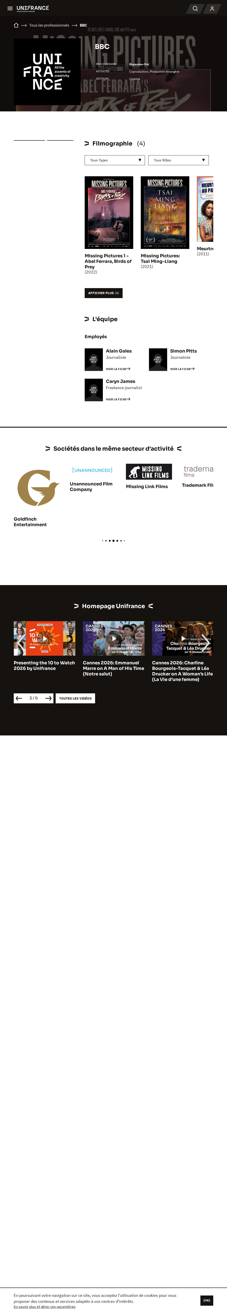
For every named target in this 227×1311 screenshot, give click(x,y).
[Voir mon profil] (212, 9)
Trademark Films (200, 485)
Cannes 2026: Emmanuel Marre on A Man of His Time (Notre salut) (44, 668)
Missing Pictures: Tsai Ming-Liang (160, 258)
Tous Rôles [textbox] (162, 160)
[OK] (207, 1300)
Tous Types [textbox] (99, 160)
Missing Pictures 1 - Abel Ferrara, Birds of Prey (108, 261)
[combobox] (115, 160)
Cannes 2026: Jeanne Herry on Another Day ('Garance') (176, 668)
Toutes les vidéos (75, 698)
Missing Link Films (147, 486)
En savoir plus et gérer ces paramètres (45, 1306)
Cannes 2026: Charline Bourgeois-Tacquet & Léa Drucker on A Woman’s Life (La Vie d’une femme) (113, 671)
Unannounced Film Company (91, 486)
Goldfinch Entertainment (30, 522)
